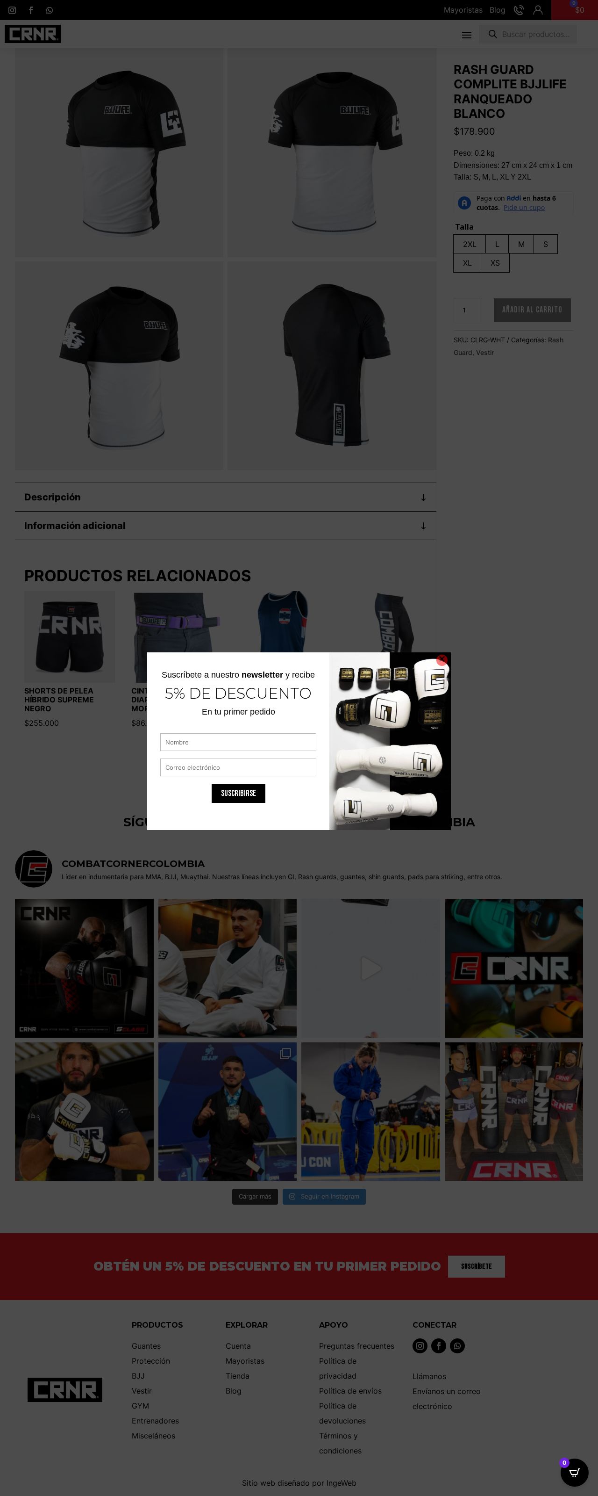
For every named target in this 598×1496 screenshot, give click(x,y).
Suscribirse (238, 793)
